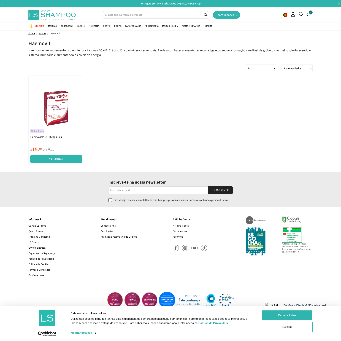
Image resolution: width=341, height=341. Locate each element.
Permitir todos (287, 315)
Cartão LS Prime (37, 226)
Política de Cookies (38, 264)
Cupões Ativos (36, 275)
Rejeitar (287, 326)
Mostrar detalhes (81, 332)
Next (339, 3)
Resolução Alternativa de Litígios (119, 237)
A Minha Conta (181, 226)
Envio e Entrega (37, 248)
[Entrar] (293, 14)
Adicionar (56, 159)
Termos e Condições (39, 270)
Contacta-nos (108, 226)
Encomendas (180, 231)
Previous (2, 3)
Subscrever (220, 190)
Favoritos (178, 237)
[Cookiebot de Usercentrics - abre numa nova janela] (47, 334)
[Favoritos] (301, 14)
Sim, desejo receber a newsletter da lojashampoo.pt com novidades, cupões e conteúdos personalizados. (171, 200)
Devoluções (107, 231)
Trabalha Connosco (39, 237)
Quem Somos (285, 15)
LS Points (33, 242)
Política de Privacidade (41, 259)
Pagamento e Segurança (41, 253)
